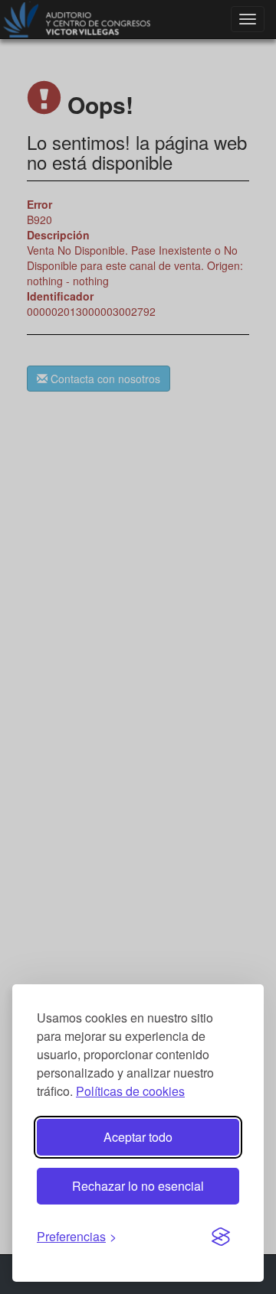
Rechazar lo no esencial (138, 1186)
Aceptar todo (138, 1137)
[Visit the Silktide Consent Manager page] (220, 1237)
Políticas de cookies (130, 1091)
